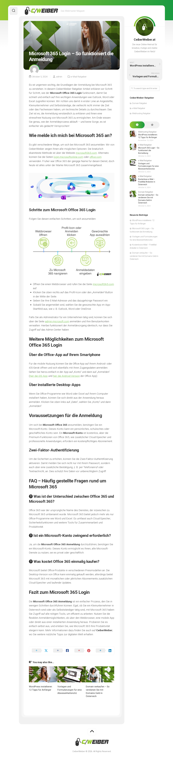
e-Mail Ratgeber (78, 76)
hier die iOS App (39, 376)
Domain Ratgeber (139, 103)
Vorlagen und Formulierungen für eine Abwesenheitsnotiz (69, 689)
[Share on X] (39, 650)
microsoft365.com (86, 152)
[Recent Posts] (137, 124)
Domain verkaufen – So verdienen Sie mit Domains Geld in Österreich (144, 256)
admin (59, 76)
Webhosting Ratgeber (141, 113)
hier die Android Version (66, 376)
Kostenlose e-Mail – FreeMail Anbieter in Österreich (146, 182)
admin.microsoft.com (57, 321)
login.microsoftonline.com (68, 157)
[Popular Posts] (152, 124)
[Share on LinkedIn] (103, 650)
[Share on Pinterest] (82, 650)
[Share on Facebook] (61, 650)
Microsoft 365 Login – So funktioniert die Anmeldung (148, 150)
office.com (96, 157)
